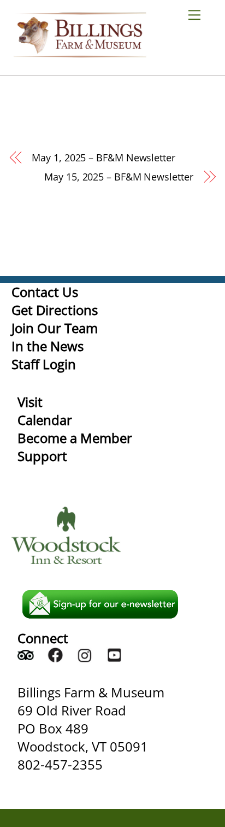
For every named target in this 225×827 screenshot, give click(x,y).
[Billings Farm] (79, 52)
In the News (47, 346)
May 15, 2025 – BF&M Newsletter (118, 176)
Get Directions (54, 310)
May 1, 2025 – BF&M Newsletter (103, 157)
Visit (30, 402)
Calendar (44, 420)
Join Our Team (54, 328)
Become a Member (74, 438)
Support (42, 456)
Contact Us (44, 292)
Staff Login (43, 364)
